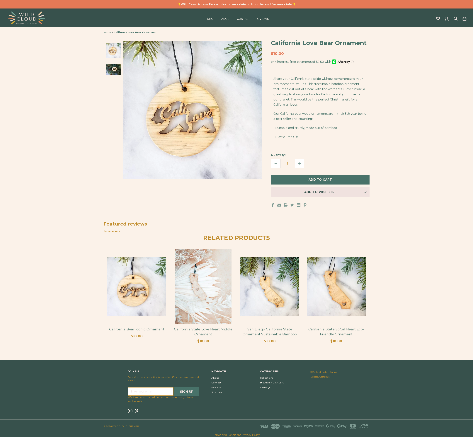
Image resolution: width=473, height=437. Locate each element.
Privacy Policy (251, 435)
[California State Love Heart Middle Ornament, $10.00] (203, 286)
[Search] (455, 18)
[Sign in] (446, 18)
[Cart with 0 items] (464, 18)
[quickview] (159, 265)
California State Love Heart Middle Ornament (203, 331)
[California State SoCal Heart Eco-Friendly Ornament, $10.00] (336, 286)
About (226, 19)
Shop (211, 19)
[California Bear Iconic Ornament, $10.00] (136, 286)
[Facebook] (273, 205)
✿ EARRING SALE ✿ (272, 382)
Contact (243, 19)
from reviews (111, 231)
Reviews (262, 19)
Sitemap (216, 392)
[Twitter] (292, 205)
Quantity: (278, 155)
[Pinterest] (305, 205)
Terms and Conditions (227, 435)
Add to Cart (203, 313)
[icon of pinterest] (136, 411)
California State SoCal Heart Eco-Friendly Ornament (336, 331)
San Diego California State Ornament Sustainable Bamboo (270, 331)
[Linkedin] (298, 205)
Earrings (265, 387)
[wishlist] (437, 18)
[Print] (285, 205)
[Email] (279, 205)
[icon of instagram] (130, 411)
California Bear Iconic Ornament (136, 329)
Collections (266, 377)
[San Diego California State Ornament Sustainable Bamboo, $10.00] (269, 286)
